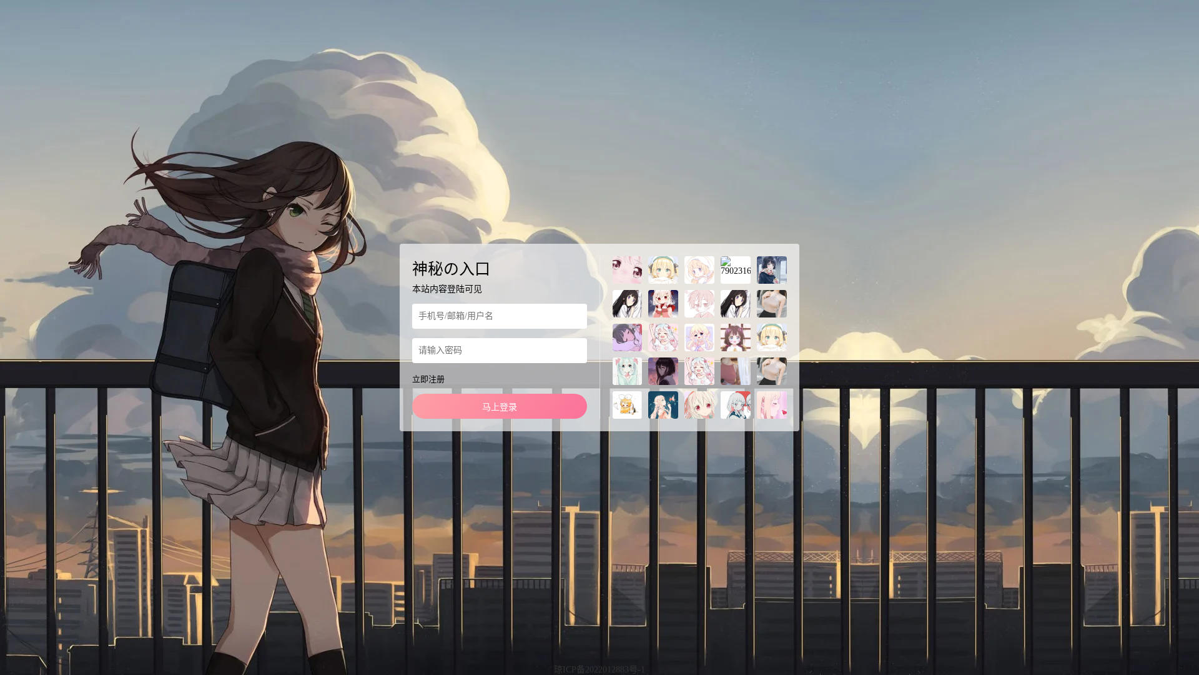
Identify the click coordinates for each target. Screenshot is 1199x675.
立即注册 (428, 379)
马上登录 (499, 407)
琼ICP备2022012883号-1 (599, 669)
